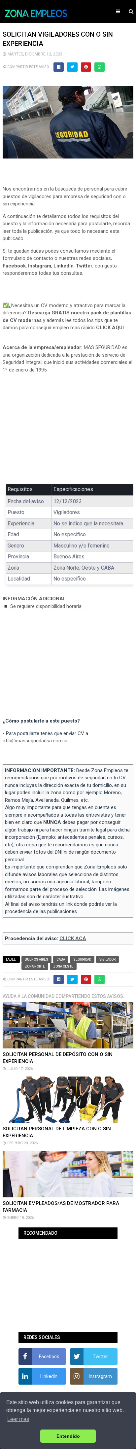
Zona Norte (35, 966)
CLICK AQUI (110, 328)
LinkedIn (63, 266)
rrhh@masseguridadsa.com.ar (35, 741)
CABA (60, 959)
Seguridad (82, 959)
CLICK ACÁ (72, 938)
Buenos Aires (36, 959)
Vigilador (107, 959)
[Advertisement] (68, 427)
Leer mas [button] (18, 1419)
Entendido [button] (68, 1436)
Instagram (39, 266)
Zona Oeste (63, 966)
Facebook (14, 266)
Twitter (84, 266)
